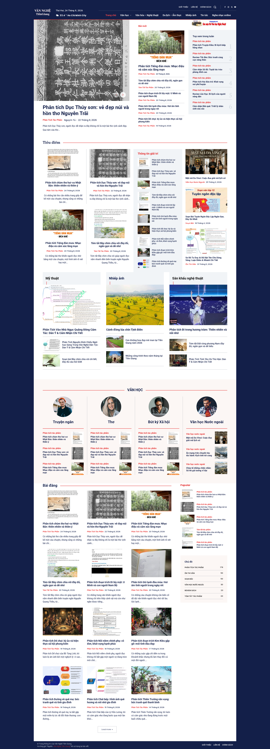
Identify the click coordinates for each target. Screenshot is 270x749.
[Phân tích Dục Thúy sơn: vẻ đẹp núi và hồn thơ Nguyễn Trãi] (81, 60)
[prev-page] (116, 95)
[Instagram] (228, 7)
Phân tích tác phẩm (52, 120)
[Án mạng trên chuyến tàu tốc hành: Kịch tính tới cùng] (221, 453)
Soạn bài (189, 223)
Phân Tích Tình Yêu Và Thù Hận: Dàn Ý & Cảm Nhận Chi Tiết (207, 360)
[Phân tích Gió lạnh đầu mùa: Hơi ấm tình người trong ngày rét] (144, 218)
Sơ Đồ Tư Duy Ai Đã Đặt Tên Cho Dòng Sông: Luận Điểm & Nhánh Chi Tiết (203, 258)
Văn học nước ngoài (195, 182)
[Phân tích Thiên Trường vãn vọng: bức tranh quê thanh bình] (151, 680)
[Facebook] (225, 7)
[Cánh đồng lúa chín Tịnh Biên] (135, 305)
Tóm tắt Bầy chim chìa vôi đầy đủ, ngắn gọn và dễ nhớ (110, 245)
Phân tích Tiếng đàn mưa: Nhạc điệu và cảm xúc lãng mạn (161, 67)
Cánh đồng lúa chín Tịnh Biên (124, 329)
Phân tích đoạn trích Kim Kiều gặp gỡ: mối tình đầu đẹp (163, 252)
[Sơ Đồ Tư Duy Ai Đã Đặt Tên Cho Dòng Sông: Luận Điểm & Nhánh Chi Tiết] (206, 240)
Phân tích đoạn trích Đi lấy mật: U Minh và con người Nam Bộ (163, 207)
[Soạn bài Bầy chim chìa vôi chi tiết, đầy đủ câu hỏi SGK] (51, 360)
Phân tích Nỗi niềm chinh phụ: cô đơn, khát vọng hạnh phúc (164, 241)
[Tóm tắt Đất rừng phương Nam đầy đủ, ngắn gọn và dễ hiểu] (178, 345)
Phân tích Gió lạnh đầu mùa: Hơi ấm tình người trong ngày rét (158, 107)
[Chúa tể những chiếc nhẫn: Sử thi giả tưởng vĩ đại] (221, 468)
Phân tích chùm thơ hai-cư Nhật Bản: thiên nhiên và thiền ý (63, 184)
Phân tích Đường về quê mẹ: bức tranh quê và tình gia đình (164, 263)
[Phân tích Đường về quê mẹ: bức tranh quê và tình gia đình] (144, 264)
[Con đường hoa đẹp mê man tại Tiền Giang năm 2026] (114, 342)
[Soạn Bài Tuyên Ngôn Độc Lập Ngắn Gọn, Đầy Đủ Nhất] (206, 200)
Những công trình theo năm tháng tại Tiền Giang (144, 357)
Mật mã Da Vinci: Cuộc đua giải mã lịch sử (205, 178)
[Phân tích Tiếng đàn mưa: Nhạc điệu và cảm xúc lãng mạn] (161, 46)
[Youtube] (235, 7)
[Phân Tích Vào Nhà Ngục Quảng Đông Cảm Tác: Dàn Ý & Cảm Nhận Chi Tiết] (72, 305)
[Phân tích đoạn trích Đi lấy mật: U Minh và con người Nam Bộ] (144, 207)
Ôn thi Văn (190, 264)
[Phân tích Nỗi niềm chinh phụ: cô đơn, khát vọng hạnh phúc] (144, 241)
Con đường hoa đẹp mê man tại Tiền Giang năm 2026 (144, 341)
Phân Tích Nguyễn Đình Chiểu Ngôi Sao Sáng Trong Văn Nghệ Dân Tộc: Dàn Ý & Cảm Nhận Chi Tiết (80, 345)
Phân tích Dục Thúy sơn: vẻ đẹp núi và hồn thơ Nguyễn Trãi (86, 110)
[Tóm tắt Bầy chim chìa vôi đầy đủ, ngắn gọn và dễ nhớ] (109, 223)
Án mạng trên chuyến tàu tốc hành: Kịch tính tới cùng (199, 454)
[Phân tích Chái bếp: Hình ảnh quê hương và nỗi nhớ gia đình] (107, 680)
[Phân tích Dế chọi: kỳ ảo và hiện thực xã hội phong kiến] (144, 230)
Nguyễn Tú (70, 120)
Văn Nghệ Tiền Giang (61, 746)
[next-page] (123, 95)
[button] (215, 7)
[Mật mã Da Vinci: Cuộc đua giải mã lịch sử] (206, 161)
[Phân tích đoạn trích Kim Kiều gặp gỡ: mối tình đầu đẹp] (144, 252)
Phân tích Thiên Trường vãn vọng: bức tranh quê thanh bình (150, 701)
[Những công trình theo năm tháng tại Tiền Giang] (114, 357)
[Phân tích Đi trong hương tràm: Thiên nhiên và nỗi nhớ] (198, 305)
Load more (106, 729)
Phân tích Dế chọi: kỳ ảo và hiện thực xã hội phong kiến (164, 230)
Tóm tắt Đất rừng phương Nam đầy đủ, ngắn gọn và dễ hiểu (206, 345)
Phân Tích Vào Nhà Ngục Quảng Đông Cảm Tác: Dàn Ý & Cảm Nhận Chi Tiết (69, 331)
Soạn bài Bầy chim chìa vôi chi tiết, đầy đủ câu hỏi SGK (79, 360)
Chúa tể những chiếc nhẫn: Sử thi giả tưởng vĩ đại (198, 469)
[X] (231, 7)
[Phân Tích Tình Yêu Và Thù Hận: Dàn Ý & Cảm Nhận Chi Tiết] (178, 360)
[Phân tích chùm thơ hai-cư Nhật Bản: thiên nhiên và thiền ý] (63, 163)
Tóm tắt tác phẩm (145, 87)
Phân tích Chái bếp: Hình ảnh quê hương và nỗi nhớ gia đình (105, 701)
